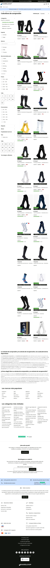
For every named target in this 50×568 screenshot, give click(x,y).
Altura (2, 128)
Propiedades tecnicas (6, 131)
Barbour (15, 398)
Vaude (27, 396)
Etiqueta (3, 125)
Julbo (39, 391)
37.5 (2, 147)
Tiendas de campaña (6, 422)
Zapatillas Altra (41, 416)
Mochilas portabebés (18, 423)
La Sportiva (4, 396)
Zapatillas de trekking (18, 412)
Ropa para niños (17, 425)
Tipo (2, 134)
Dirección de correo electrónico (25, 466)
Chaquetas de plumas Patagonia (42, 422)
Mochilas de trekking (18, 408)
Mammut (27, 398)
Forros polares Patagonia (31, 410)
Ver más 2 (3, 73)
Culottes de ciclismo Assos (30, 425)
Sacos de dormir (5, 427)
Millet (15, 393)
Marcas (3, 41)
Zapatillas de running (18, 415)
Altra (15, 391)
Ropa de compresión (8, 11)
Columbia (28, 393)
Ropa (3, 11)
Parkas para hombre (6, 417)
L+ (5, 99)
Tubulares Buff (41, 418)
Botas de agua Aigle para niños (31, 408)
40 (2, 150)
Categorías (4, 18)
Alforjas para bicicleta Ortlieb (42, 414)
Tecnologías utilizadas (6, 155)
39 (9, 147)
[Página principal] (2, 11)
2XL (12, 99)
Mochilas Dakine (29, 422)
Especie (3, 32)
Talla (2, 93)
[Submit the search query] (48, 7)
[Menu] (1, 7)
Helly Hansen (16, 396)
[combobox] (8, 43)
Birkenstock (40, 396)
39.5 (13, 147)
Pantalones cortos (6, 26)
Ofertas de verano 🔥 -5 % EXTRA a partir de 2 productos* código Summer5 (25, 9)
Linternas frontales (6, 425)
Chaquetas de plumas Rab (42, 408)
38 (5, 147)
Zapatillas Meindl (29, 421)
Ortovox (3, 393)
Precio (2, 76)
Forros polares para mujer (6, 412)
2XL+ (2, 102)
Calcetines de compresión (8, 22)
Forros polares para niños (19, 427)
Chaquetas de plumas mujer (6, 408)
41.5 (9, 150)
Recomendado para (6, 56)
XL (9, 99)
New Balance (40, 393)
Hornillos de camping (18, 407)
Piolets (15, 410)
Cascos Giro (28, 427)
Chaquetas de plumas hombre (6, 415)
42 (12, 150)
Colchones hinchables (6, 424)
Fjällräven (28, 391)
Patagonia (4, 391)
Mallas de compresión (6, 28)
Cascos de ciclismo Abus (43, 419)
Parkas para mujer (5, 410)
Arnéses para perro (42, 410)
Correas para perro (42, 411)
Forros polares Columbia (31, 416)
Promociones (4, 107)
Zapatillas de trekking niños (18, 420)
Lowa (3, 398)
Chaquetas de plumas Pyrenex (30, 412)
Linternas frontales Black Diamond (31, 419)
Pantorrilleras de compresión (8, 24)
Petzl (38, 398)
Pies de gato (16, 417)
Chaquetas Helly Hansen (31, 414)
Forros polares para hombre (6, 420)
